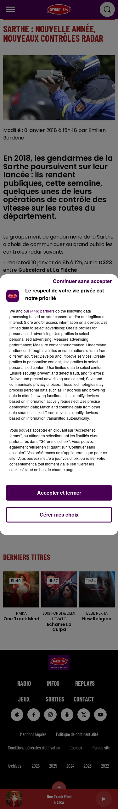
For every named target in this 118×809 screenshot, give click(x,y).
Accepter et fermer (59, 492)
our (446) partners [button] (39, 310)
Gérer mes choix (59, 514)
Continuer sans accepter (82, 281)
